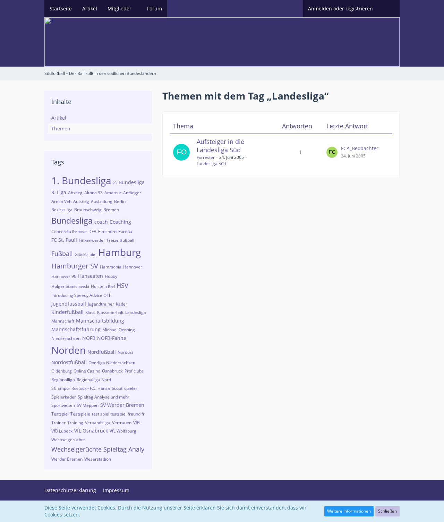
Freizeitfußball (120, 240)
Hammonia (110, 267)
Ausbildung (101, 201)
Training (75, 423)
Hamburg (119, 252)
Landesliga (135, 312)
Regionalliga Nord (94, 380)
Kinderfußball (67, 312)
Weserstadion (97, 459)
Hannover (132, 267)
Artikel (58, 117)
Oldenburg (61, 371)
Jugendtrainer (101, 304)
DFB (92, 231)
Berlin (120, 201)
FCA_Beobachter (359, 148)
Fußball (62, 253)
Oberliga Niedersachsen (111, 363)
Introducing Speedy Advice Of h (81, 295)
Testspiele (80, 414)
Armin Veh (61, 201)
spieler (130, 388)
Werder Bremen (67, 459)
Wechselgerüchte (68, 440)
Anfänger (132, 193)
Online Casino (87, 371)
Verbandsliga (97, 423)
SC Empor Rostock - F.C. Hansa (80, 388)
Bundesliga (72, 220)
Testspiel (60, 414)
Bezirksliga (61, 210)
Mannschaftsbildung (100, 320)
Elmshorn (107, 231)
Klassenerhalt (110, 312)
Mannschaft (62, 321)
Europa (125, 231)
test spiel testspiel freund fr (118, 414)
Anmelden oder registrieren (340, 8)
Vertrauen (121, 423)
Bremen (111, 210)
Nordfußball (101, 352)
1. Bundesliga (81, 180)
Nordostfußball (69, 362)
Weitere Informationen (349, 511)
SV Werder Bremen (122, 405)
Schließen (387, 511)
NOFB (88, 338)
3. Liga (58, 192)
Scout (117, 388)
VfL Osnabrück (91, 430)
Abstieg (75, 193)
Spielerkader (63, 397)
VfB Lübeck (61, 431)
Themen (60, 128)
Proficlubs (134, 371)
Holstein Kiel (103, 286)
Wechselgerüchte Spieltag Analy (97, 449)
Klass (90, 312)
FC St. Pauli (64, 240)
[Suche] (389, 8)
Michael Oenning (118, 330)
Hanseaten (90, 276)
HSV (122, 285)
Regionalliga (63, 380)
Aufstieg (81, 201)
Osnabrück (112, 371)
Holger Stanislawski (70, 286)
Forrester (206, 157)
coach (101, 222)
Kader (121, 304)
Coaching (120, 222)
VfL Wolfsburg (123, 431)
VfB (136, 423)
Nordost (125, 352)
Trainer (58, 423)
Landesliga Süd (211, 163)
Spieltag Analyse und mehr (103, 397)
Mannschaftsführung (76, 329)
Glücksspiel (85, 254)
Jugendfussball (68, 303)
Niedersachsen (65, 338)
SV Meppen (88, 405)
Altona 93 (93, 193)
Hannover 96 (63, 276)
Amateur (112, 193)
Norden (68, 350)
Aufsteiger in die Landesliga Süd (220, 145)
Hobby (111, 276)
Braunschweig (88, 210)
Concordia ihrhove (69, 231)
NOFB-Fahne (111, 338)
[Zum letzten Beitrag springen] (332, 152)
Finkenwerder (92, 240)
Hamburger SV (74, 266)
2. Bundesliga (129, 182)
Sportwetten (63, 405)
